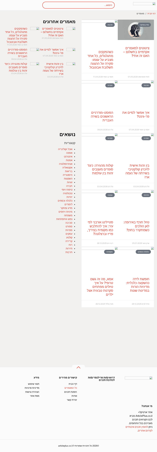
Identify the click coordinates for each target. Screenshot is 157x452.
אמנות (69, 160)
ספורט (69, 226)
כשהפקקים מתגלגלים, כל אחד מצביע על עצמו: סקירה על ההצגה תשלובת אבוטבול (100, 59)
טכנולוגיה (67, 193)
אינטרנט (68, 156)
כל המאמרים (71, 388)
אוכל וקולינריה (65, 149)
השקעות (68, 178)
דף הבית (151, 13)
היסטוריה (67, 174)
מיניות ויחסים (65, 211)
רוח (70, 244)
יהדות (69, 196)
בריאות (68, 171)
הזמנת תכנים (70, 392)
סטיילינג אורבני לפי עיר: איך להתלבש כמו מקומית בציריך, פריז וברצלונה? (100, 228)
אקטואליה (67, 167)
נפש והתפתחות (64, 219)
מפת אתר (34, 396)
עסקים (69, 233)
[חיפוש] (48, 5)
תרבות (68, 252)
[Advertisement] (117, 335)
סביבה (68, 222)
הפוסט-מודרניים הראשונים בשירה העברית (102, 116)
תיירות (69, 248)
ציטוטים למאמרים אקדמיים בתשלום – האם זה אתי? (136, 52)
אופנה (69, 152)
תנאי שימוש (33, 384)
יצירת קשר (72, 400)
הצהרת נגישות (32, 392)
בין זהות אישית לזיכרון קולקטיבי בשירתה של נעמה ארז (137, 171)
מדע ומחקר (66, 208)
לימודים (68, 204)
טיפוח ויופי (67, 189)
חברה (69, 185)
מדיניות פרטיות (32, 388)
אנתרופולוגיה (65, 163)
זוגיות (69, 182)
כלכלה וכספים (65, 200)
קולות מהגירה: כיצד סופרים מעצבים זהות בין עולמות (100, 169)
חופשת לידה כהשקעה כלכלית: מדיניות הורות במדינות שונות (137, 285)
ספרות (68, 230)
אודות (74, 396)
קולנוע (69, 237)
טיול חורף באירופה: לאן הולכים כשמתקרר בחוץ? (136, 226)
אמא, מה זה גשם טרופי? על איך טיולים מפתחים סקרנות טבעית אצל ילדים (100, 286)
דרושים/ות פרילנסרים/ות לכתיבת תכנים (101, 378)
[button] (9, 5)
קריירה (68, 241)
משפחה (68, 215)
